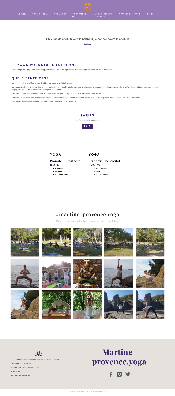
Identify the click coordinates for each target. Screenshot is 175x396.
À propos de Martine (129, 14)
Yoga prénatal (80, 14)
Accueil (22, 14)
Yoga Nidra (60, 14)
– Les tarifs (15, 371)
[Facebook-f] (111, 374)
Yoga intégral (40, 14)
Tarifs (150, 14)
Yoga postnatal (103, 14)
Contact (100, 16)
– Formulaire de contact (21, 375)
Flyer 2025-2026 (80, 16)
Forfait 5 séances (100, 168)
